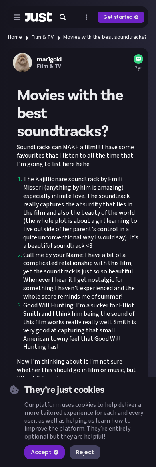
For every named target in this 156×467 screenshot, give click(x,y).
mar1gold (49, 59)
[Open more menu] (86, 17)
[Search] (62, 17)
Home (15, 37)
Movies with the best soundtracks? (105, 37)
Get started (118, 17)
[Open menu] (17, 17)
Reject (85, 452)
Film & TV (43, 37)
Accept (41, 452)
